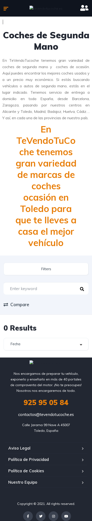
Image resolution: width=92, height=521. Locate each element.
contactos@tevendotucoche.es (46, 414)
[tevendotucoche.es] (46, 8)
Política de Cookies (26, 470)
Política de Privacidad (28, 459)
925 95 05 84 (46, 402)
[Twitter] (41, 516)
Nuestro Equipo (22, 482)
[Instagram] (53, 516)
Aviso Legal (19, 448)
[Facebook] (28, 516)
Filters (46, 269)
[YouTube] (66, 516)
